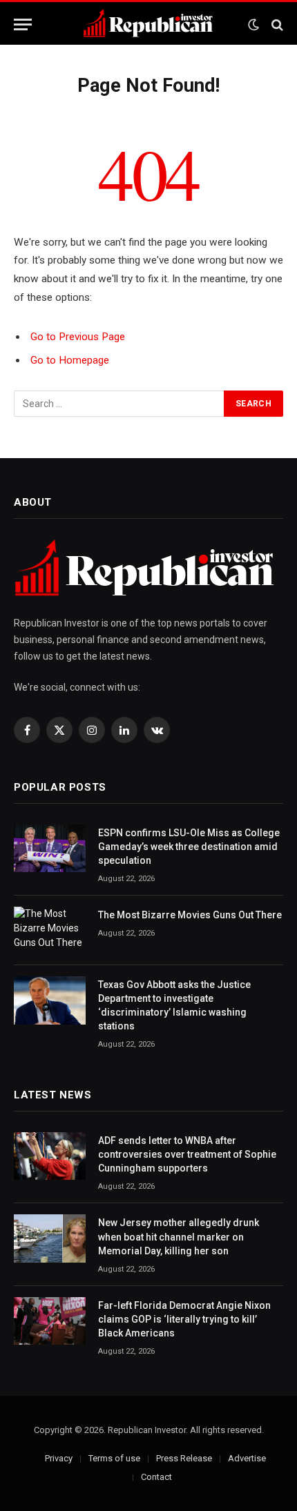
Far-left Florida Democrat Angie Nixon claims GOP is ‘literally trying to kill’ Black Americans (184, 1319)
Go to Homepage (69, 360)
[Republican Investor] (148, 24)
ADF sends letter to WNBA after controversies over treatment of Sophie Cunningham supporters (187, 1154)
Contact (156, 1477)
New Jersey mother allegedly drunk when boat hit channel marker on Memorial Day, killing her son (178, 1236)
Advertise (247, 1458)
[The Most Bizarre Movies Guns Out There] (50, 930)
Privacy (59, 1458)
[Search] (276, 24)
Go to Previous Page (77, 336)
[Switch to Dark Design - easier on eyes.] (253, 25)
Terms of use (114, 1458)
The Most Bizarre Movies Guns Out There (190, 914)
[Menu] (23, 24)
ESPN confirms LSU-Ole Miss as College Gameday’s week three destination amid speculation (189, 846)
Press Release (184, 1458)
